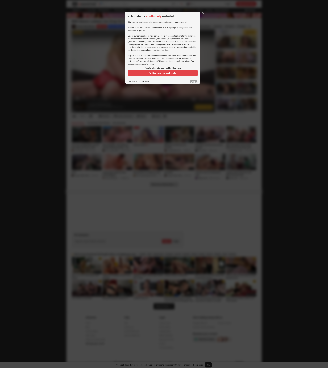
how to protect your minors (139, 81)
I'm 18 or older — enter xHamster (163, 73)
